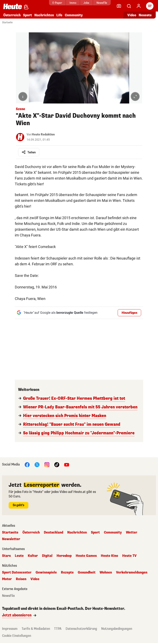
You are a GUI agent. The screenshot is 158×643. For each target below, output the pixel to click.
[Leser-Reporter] (118, 6)
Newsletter (11, 539)
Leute (19, 556)
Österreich (12, 15)
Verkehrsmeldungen (131, 572)
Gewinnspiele (46, 572)
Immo (73, 3)
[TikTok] (56, 464)
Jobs (86, 3)
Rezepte (67, 572)
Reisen (21, 579)
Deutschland (53, 532)
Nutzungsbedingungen (116, 629)
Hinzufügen (129, 313)
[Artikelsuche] (128, 6)
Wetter (131, 532)
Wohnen (106, 572)
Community (74, 15)
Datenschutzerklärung (81, 629)
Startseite (7, 22)
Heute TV (129, 556)
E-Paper (57, 3)
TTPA (58, 629)
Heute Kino (109, 556)
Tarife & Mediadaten (36, 629)
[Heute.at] (12, 6)
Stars (6, 556)
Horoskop (64, 556)
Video (131, 15)
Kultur (33, 556)
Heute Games (86, 556)
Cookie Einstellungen (16, 636)
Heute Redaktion (43, 134)
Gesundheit (86, 572)
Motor (7, 579)
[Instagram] (46, 464)
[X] (37, 464)
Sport (27, 15)
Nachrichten (77, 532)
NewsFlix (101, 3)
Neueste (145, 15)
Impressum (9, 629)
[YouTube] (66, 464)
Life (59, 15)
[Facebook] (27, 464)
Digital (47, 556)
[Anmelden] (138, 6)
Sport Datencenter (16, 572)
